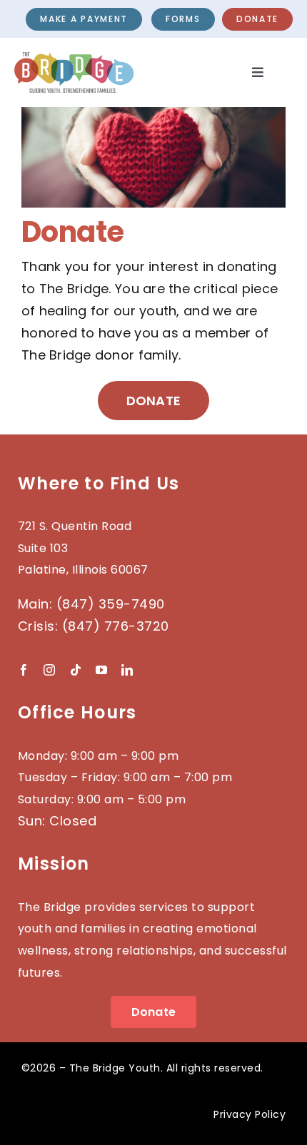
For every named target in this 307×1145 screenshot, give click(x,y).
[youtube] (101, 670)
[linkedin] (127, 670)
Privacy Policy (249, 1114)
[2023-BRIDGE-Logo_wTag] (74, 58)
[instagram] (49, 670)
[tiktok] (75, 670)
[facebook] (23, 670)
